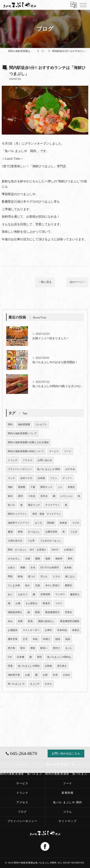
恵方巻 (11, 648)
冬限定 (71, 487)
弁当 (32, 567)
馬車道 (63, 523)
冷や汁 (55, 549)
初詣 (57, 639)
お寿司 (48, 630)
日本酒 (41, 478)
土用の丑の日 (15, 541)
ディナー (67, 478)
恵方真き (62, 666)
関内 (10, 424)
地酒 (47, 558)
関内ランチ (46, 487)
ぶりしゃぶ (67, 496)
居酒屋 (21, 487)
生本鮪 (67, 567)
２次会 (31, 496)
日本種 (20, 657)
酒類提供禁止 (15, 612)
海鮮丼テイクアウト (18, 523)
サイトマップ (68, 821)
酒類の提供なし (46, 621)
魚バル (11, 505)
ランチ (11, 478)
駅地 (20, 576)
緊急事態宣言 (52, 612)
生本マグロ (26, 478)
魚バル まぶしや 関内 (48, 469)
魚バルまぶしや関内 (29, 666)
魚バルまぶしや (16, 684)
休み (10, 621)
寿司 (70, 558)
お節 (45, 675)
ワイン (53, 478)
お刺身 (48, 666)
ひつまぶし (34, 532)
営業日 (68, 612)
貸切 (20, 496)
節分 (22, 648)
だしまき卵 (14, 585)
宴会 (10, 496)
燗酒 (37, 558)
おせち (48, 684)
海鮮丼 (58, 558)
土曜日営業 (51, 532)
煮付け (56, 648)
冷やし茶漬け (52, 585)
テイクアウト (52, 505)
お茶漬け (69, 549)
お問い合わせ (45, 460)
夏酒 (10, 532)
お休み (66, 675)
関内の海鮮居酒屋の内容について (26, 451)
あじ (10, 594)
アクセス (27, 460)
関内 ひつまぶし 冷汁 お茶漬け (27, 549)
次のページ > (77, 282)
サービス (54, 451)
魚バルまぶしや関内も (59, 657)
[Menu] (83, 5)
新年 (39, 657)
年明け (46, 639)
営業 (10, 666)
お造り (11, 567)
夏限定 (68, 585)
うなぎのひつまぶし (51, 541)
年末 (55, 675)
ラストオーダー (31, 630)
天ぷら (44, 576)
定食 (37, 585)
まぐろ (38, 523)
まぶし (69, 648)
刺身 (20, 532)
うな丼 (31, 541)
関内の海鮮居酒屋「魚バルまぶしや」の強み (22, 773)
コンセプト (41, 424)
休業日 (75, 630)
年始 (35, 639)
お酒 (18, 603)
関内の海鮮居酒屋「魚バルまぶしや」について (67, 773)
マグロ (75, 523)
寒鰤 (22, 567)
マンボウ (60, 594)
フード (67, 451)
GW (10, 657)
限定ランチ (34, 505)
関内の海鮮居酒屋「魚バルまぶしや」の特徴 (67, 764)
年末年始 (62, 630)
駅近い (44, 648)
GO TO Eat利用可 (49, 567)
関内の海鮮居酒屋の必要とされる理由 (28, 442)
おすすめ (70, 469)
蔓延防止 (75, 594)
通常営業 (12, 639)
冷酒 (27, 558)
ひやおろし (14, 558)
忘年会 (44, 496)
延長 (30, 621)
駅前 (37, 612)
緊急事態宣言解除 (69, 621)
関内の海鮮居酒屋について (22, 433)
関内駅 (50, 523)
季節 (10, 576)
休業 (20, 621)
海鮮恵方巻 (14, 675)
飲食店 (46, 603)
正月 (25, 639)
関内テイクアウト (17, 514)
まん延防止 (32, 603)
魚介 (27, 585)
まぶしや (35, 684)
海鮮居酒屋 (24, 424)
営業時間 (45, 594)
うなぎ (73, 532)
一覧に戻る (45, 282)
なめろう (23, 594)
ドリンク (12, 460)
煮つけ (31, 576)
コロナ (58, 603)
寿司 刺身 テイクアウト (46, 514)
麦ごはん (70, 576)
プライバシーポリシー (20, 469)
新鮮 (32, 648)
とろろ (56, 576)
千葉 (32, 487)
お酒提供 (12, 630)
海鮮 (10, 487)
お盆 (27, 675)
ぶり (60, 487)
